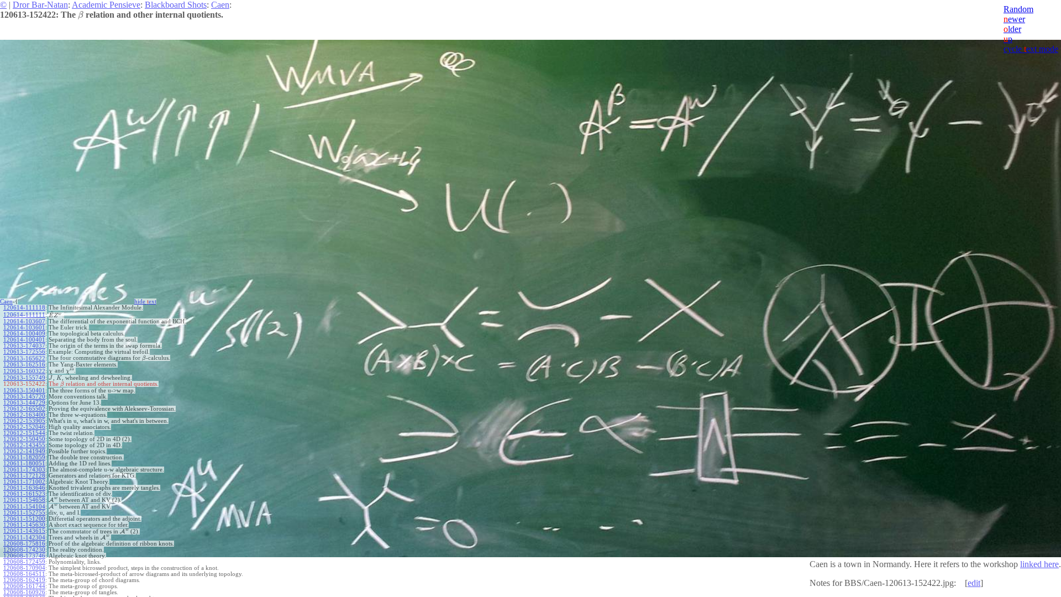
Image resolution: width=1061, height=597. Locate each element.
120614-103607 (24, 321)
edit (974, 583)
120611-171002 (24, 482)
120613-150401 (24, 390)
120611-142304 (24, 538)
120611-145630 (24, 525)
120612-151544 (24, 433)
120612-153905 (24, 421)
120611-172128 (24, 476)
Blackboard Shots (176, 4)
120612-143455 (24, 445)
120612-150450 (24, 439)
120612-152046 (24, 427)
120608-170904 (24, 568)
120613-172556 (24, 352)
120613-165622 (24, 358)
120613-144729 (24, 403)
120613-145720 (24, 397)
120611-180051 (24, 463)
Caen (220, 4)
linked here (1039, 564)
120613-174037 (24, 346)
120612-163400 (24, 415)
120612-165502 (24, 409)
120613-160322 (24, 371)
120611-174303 (24, 470)
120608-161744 (24, 586)
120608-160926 (24, 592)
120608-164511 (24, 574)
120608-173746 (24, 556)
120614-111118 (24, 308)
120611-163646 (24, 488)
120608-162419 (24, 580)
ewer (1014, 19)
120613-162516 (24, 365)
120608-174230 (24, 550)
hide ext (145, 301)
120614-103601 (24, 327)
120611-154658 (24, 500)
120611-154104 (24, 507)
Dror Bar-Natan (40, 4)
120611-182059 (24, 457)
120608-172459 (24, 562)
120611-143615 (24, 531)
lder (1012, 29)
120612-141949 (24, 451)
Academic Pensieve (106, 4)
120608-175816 (24, 544)
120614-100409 (24, 334)
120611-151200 (24, 519)
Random (1018, 9)
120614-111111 (24, 315)
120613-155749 (24, 378)
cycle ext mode (1031, 49)
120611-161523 (24, 494)
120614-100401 (24, 340)
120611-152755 (24, 513)
